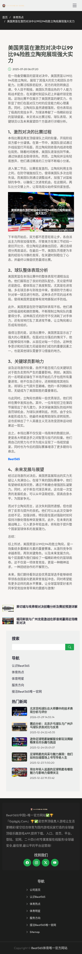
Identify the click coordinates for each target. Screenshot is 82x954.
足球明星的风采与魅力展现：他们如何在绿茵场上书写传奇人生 (51, 755)
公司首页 (35, 890)
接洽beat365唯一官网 (27, 691)
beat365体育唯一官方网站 (49, 948)
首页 (5, 17)
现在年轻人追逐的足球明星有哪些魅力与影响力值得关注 (51, 770)
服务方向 (18, 685)
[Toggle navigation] (74, 5)
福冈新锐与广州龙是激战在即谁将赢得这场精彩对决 (46, 621)
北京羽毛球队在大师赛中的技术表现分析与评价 (51, 710)
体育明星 (18, 678)
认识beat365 (21, 666)
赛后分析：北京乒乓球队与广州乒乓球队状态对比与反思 (51, 725)
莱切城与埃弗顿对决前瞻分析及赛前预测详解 (46, 606)
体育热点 (18, 17)
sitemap (35, 932)
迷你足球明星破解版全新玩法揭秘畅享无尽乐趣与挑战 (51, 740)
